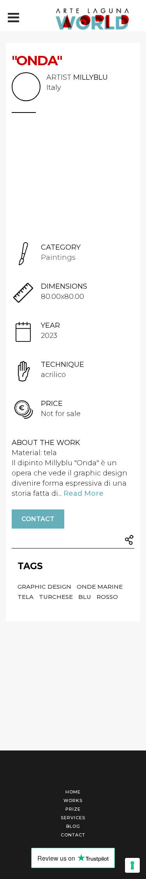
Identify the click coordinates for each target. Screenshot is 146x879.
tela (26, 596)
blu (85, 596)
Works (73, 800)
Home (73, 792)
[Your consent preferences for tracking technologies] (132, 865)
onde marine (100, 586)
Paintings (58, 257)
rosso (107, 596)
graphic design (45, 586)
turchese (56, 596)
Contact (38, 519)
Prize (73, 809)
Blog (73, 826)
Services (73, 817)
